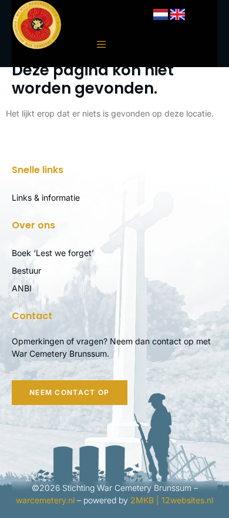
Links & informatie (46, 197)
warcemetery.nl (45, 500)
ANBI (22, 288)
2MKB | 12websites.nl (171, 500)
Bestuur (26, 270)
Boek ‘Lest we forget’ (53, 253)
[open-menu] (95, 44)
